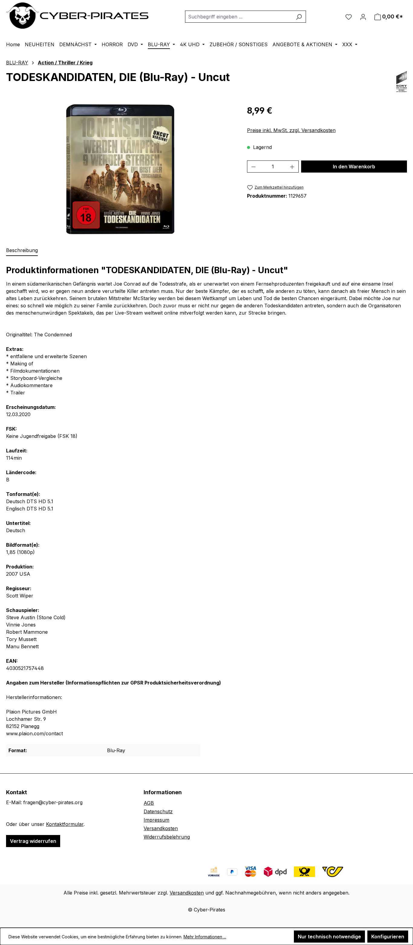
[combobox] (238, 17)
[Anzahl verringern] (253, 166)
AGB (149, 803)
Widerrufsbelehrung (167, 837)
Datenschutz (158, 811)
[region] (120, 169)
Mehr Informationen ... (205, 936)
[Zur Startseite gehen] (77, 15)
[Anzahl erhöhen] (292, 166)
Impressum (156, 820)
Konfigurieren (387, 937)
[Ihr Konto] (363, 17)
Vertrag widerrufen (33, 841)
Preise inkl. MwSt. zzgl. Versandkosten (291, 130)
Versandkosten (161, 828)
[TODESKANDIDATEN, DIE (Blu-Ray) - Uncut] (120, 169)
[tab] (22, 250)
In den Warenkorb (354, 166)
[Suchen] (299, 17)
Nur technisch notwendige (329, 937)
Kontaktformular (64, 824)
